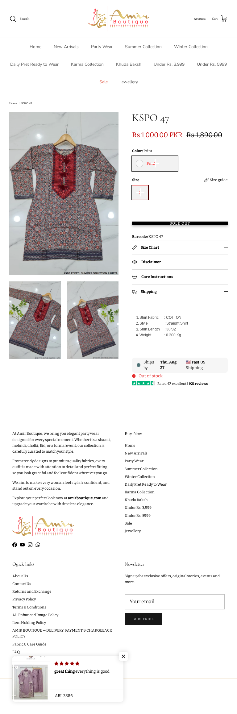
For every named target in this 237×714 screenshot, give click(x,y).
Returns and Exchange (32, 591)
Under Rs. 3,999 (169, 64)
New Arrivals (66, 47)
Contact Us (21, 584)
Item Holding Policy (29, 623)
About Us (20, 576)
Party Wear (102, 47)
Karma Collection (87, 64)
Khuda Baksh (128, 64)
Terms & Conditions (29, 607)
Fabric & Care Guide (29, 644)
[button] (123, 656)
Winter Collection (191, 47)
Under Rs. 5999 (212, 64)
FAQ (16, 652)
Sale (103, 82)
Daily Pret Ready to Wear (34, 64)
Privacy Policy (24, 599)
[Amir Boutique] (118, 18)
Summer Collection (143, 47)
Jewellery (129, 82)
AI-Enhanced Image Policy (35, 615)
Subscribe (143, 619)
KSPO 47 (26, 103)
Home (35, 47)
